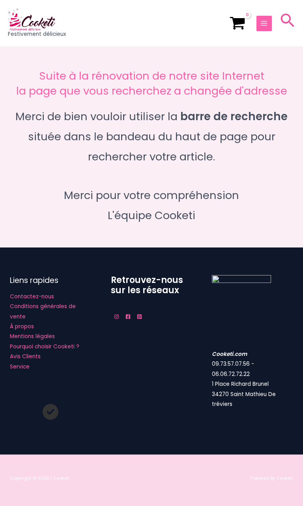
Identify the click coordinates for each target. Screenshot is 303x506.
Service (20, 366)
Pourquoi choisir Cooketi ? (44, 346)
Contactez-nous (32, 296)
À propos (22, 326)
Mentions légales (32, 336)
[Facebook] (128, 316)
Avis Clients (25, 356)
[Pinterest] (139, 316)
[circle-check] (50, 412)
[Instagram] (116, 316)
